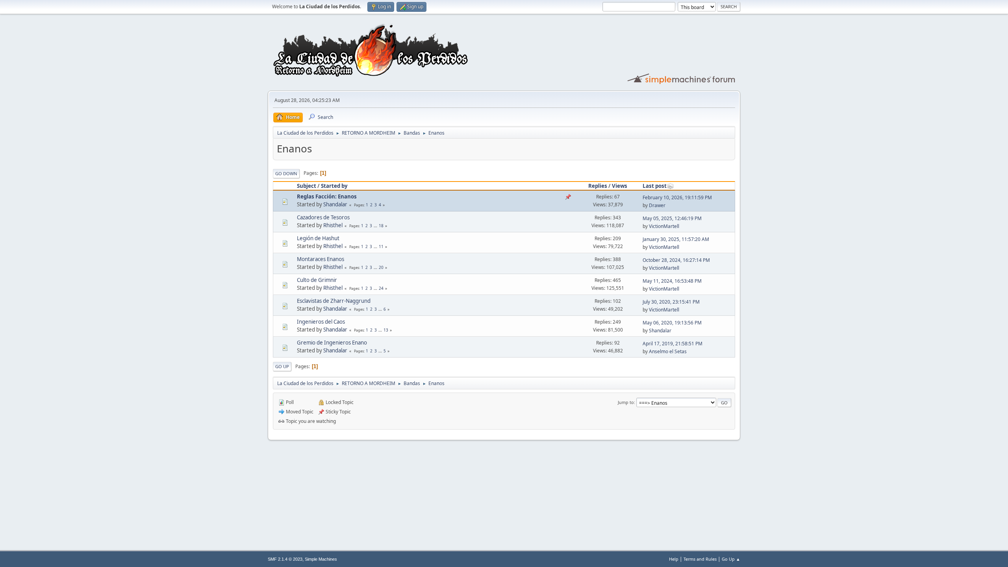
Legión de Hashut (318, 238)
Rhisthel (333, 225)
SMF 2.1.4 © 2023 (285, 559)
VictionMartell (664, 226)
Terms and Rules (700, 559)
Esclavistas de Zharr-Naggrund (334, 300)
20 (381, 267)
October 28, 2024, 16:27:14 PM (676, 260)
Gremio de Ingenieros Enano (332, 342)
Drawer (657, 205)
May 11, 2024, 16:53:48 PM (672, 281)
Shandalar (335, 204)
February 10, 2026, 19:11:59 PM (677, 197)
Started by (334, 185)
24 (381, 288)
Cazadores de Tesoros (323, 217)
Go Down (286, 173)
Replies (597, 185)
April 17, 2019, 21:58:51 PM (672, 343)
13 (386, 330)
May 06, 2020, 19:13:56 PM (672, 322)
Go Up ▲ (731, 559)
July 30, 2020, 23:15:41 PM (671, 301)
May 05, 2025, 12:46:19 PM (672, 218)
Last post (655, 185)
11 (381, 246)
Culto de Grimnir (317, 280)
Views (619, 185)
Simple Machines (321, 559)
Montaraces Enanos (320, 259)
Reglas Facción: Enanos (327, 196)
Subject (306, 185)
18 (381, 225)
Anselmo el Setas (668, 351)
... (376, 225)
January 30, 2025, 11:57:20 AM (676, 239)
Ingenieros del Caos (321, 321)
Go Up (282, 366)
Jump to (626, 402)
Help (673, 559)
